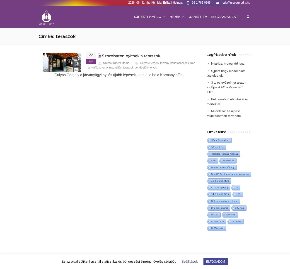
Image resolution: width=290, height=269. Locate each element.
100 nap (239, 208)
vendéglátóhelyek (146, 67)
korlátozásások (179, 63)
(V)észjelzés (217, 147)
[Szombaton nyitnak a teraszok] (62, 62)
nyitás (118, 67)
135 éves (236, 221)
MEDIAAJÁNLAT (224, 17)
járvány (164, 63)
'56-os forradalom (220, 140)
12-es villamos (220, 180)
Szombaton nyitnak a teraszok (131, 56)
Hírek (174, 17)
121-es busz (217, 221)
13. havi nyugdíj (219, 187)
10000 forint (217, 228)
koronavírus (106, 67)
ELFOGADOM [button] (215, 261)
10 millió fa (228, 160)
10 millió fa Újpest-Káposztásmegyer (230, 174)
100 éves (230, 214)
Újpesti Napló (147, 17)
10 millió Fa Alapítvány (222, 167)
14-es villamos (220, 194)
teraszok (128, 67)
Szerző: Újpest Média (116, 63)
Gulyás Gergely (149, 63)
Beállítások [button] (189, 261)
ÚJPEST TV (197, 17)
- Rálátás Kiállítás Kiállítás (224, 154)
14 (236, 187)
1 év (213, 160)
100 (238, 194)
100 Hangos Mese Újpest (224, 201)
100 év (214, 214)
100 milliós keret (219, 208)
